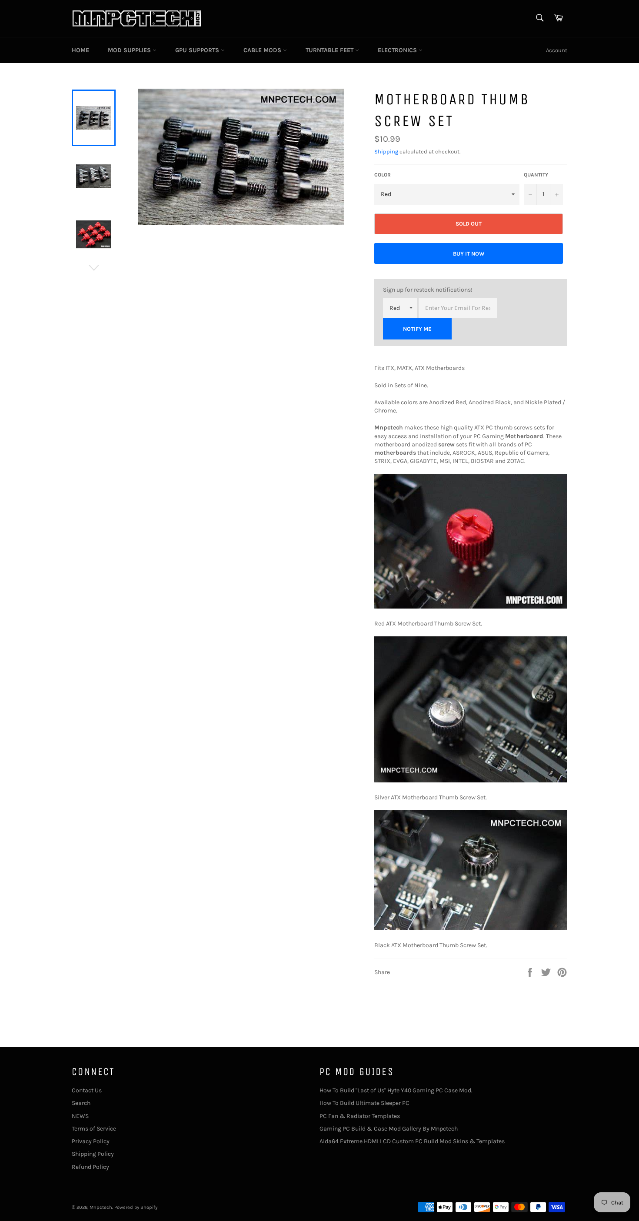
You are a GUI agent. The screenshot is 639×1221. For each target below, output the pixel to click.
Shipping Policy (93, 1154)
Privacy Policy (91, 1141)
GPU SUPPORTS (198, 50)
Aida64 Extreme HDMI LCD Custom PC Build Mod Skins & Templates (412, 1141)
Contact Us (87, 1090)
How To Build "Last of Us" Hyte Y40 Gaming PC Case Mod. (396, 1090)
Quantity (536, 175)
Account (556, 50)
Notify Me (417, 329)
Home (80, 50)
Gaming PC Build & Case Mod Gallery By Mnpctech (389, 1128)
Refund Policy (90, 1167)
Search (81, 1103)
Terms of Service (94, 1128)
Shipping (386, 151)
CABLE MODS (263, 50)
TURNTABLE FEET (330, 50)
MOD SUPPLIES (130, 50)
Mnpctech (101, 1207)
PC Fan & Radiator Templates (360, 1116)
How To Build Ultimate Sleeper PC (364, 1103)
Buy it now (469, 253)
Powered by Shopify (135, 1207)
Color (382, 175)
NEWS (80, 1116)
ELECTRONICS (398, 50)
